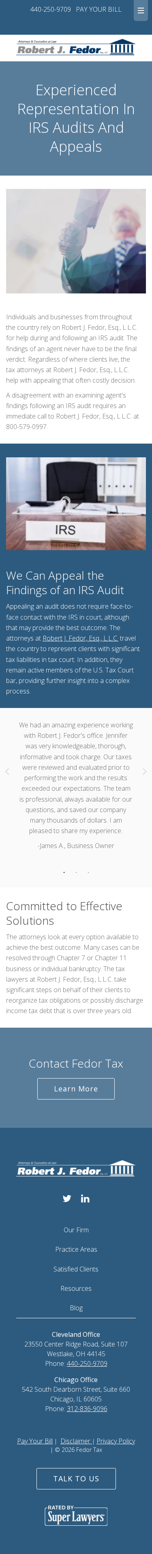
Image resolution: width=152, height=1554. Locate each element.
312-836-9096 (87, 1408)
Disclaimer (76, 1441)
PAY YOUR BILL (99, 9)
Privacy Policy (115, 1441)
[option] (76, 796)
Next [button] (145, 771)
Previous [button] (7, 771)
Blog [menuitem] (76, 1307)
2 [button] (76, 873)
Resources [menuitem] (76, 1288)
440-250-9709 (50, 9)
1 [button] (64, 873)
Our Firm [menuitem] (76, 1229)
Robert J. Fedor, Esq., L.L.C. (80, 638)
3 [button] (88, 873)
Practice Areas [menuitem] (76, 1249)
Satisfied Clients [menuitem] (76, 1269)
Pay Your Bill (35, 1441)
